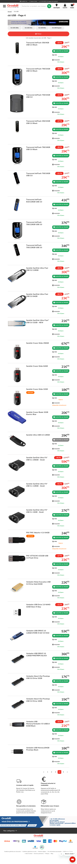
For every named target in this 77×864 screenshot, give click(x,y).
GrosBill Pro (24, 1)
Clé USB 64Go (42, 28)
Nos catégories (9, 831)
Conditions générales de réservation (12, 851)
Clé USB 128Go (15, 28)
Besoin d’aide (34, 1)
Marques (47, 853)
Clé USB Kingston (56, 28)
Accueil (10, 11)
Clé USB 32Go (28, 28)
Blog (52, 853)
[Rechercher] (49, 6)
